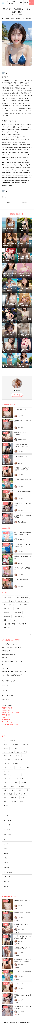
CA (5, 740)
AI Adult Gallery (7, 722)
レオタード (7, 778)
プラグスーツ (7, 771)
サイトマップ (6, 690)
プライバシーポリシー (8, 695)
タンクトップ (21, 752)
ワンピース (24, 782)
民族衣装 (18, 616)
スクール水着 (22, 597)
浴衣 (27, 790)
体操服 (7, 612)
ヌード (23, 605)
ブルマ (27, 767)
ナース (18, 756)
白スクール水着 (20, 794)
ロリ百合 (4, 651)
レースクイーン (19, 778)
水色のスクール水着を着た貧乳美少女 (12, 671)
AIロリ (4, 664)
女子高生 (21, 786)
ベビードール (19, 771)
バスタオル (7, 759)
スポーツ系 (9, 601)
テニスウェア (7, 756)
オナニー (25, 744)
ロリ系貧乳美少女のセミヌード (11, 661)
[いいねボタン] (3, 73)
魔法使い (6, 805)
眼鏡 (5, 797)
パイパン (6, 763)
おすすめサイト (6, 685)
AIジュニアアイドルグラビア (11, 712)
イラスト (15, 744)
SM (20, 740)
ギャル (6, 748)
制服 (18, 612)
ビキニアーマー (8, 767)
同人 (5, 786)
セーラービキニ (8, 752)
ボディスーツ (7, 775)
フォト (5, 197)
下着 (18, 608)
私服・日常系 (9, 624)
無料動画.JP (6, 719)
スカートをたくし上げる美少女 (11, 675)
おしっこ (6, 744)
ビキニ (20, 14)
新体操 (19, 790)
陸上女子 (13, 801)
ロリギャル (14, 782)
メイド (18, 775)
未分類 (7, 616)
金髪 (5, 801)
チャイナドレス (9, 605)
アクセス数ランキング (8, 681)
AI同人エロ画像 (7, 708)
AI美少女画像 (6, 710)
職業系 (7, 627)
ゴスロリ (14, 748)
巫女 (12, 790)
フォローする (18, 395)
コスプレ (8, 597)
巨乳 (5, 790)
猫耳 (10, 794)
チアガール (22, 601)
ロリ (3, 657)
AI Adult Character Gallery (10, 724)
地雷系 (13, 786)
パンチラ (15, 763)
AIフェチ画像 (6, 715)
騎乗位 (22, 801)
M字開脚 (12, 740)
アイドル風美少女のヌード (9, 644)
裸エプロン (14, 797)
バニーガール (18, 759)
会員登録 (31, 2)
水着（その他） (9, 620)
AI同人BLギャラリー (8, 717)
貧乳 (22, 797)
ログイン (26, 2)
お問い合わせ (6, 700)
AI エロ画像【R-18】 (11, 3)
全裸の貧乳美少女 (7, 654)
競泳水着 (23, 624)
